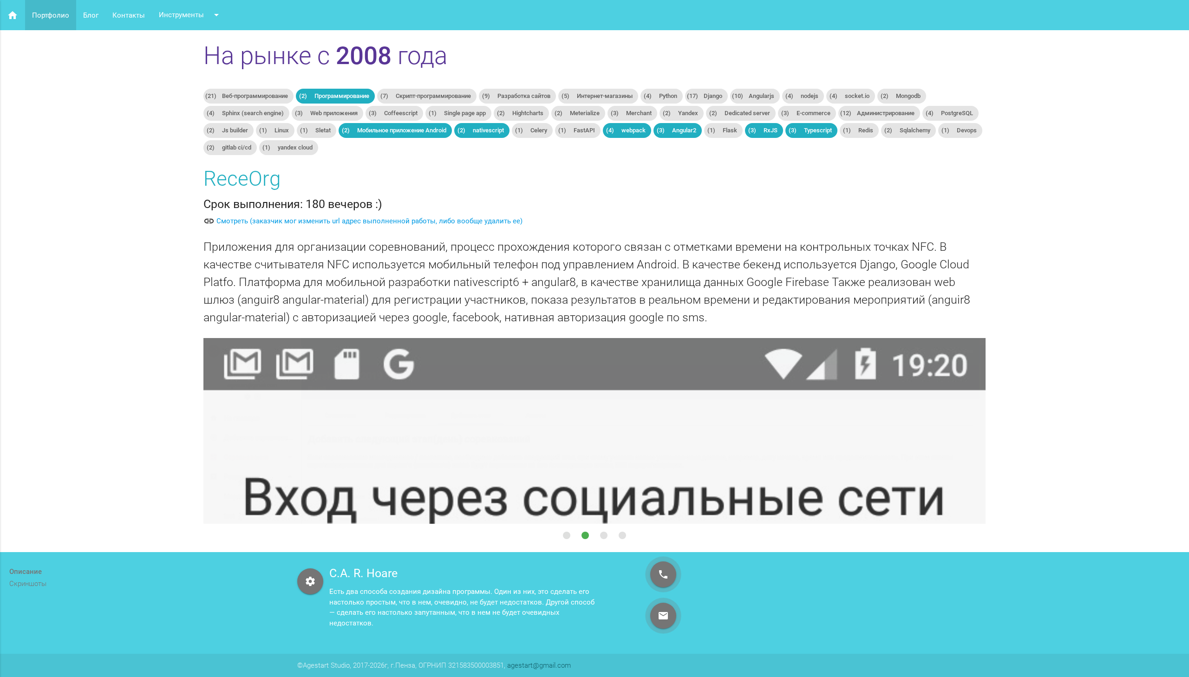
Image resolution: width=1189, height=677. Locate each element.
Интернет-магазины (597, 95)
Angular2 (676, 130)
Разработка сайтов (516, 95)
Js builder (227, 130)
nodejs (801, 95)
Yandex (680, 113)
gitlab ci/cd (229, 147)
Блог (90, 15)
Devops (959, 130)
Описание (25, 571)
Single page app (457, 113)
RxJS (762, 130)
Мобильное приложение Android (394, 130)
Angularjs (753, 95)
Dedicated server (739, 113)
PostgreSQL (949, 113)
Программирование (334, 95)
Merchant (631, 113)
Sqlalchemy (907, 130)
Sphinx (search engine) (245, 113)
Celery (531, 130)
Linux (274, 130)
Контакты (128, 15)
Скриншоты (27, 583)
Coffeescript (393, 113)
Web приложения (326, 113)
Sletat (315, 130)
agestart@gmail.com (539, 665)
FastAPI (576, 130)
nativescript (480, 130)
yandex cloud (287, 147)
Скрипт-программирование (425, 95)
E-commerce (805, 113)
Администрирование (877, 113)
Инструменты (190, 14)
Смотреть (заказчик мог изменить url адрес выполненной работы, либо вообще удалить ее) (369, 221)
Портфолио (50, 15)
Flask (722, 130)
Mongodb (901, 95)
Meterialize (577, 113)
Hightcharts (520, 113)
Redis (858, 130)
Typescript (810, 130)
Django (704, 95)
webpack (626, 130)
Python (660, 95)
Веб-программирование (246, 95)
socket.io (849, 95)
